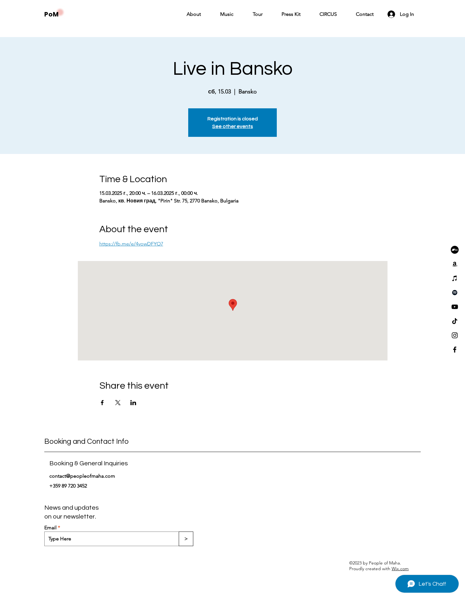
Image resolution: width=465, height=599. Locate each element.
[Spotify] (455, 292)
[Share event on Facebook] (102, 402)
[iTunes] (455, 278)
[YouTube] (455, 307)
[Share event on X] (118, 402)
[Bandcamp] (455, 250)
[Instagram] (455, 335)
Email (50, 527)
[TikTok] (455, 321)
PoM (51, 14)
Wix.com (400, 568)
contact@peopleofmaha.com (82, 476)
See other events (232, 126)
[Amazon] (455, 264)
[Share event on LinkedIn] (133, 402)
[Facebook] (455, 350)
